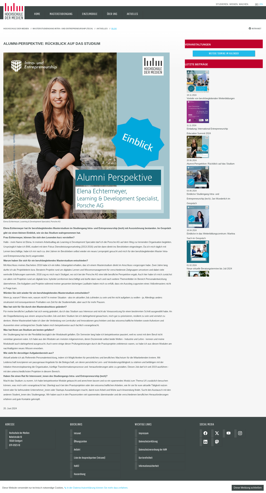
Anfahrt (77, 449)
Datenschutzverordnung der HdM (153, 449)
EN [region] (261, 4)
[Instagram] (241, 433)
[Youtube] (229, 433)
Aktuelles (102, 29)
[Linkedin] (206, 442)
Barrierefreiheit (145, 457)
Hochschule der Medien (16, 29)
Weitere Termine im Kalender (224, 53)
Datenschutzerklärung (148, 441)
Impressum (144, 433)
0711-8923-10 (14, 445)
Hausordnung (79, 474)
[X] (218, 433)
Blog (114, 29)
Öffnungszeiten (80, 441)
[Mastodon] (218, 442)
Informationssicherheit (149, 465)
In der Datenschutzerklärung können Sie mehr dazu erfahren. (97, 487)
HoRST (76, 465)
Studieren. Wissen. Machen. (232, 4)
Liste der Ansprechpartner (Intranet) (89, 457)
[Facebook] (206, 433)
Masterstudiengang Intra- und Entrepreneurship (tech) (63, 29)
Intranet (256, 29)
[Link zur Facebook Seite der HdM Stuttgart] (250, 29)
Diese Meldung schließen (248, 487)
